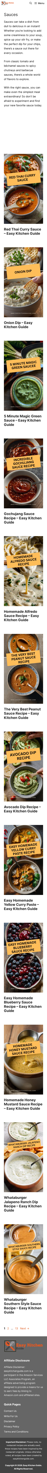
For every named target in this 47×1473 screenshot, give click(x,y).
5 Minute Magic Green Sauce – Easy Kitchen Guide (23, 420)
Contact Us (10, 1411)
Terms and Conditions (16, 1431)
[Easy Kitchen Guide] (7, 3)
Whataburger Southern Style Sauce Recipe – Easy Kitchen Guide (23, 1305)
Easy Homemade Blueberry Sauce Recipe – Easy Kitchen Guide (23, 1004)
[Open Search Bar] (30, 3)
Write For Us (10, 1416)
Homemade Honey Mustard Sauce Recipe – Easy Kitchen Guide (23, 1104)
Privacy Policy (11, 1426)
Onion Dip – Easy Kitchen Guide (18, 325)
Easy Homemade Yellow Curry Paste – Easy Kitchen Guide (21, 904)
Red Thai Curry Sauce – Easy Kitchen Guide (22, 231)
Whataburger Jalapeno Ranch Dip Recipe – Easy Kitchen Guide (23, 1203)
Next (24, 1328)
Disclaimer (9, 1421)
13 (17, 1328)
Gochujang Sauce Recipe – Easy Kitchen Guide (23, 518)
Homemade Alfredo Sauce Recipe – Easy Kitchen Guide (21, 615)
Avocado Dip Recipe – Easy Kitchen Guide (22, 809)
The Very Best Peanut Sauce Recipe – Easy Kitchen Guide (22, 713)
